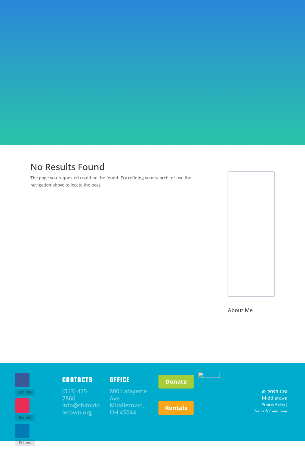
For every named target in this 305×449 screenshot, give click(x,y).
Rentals (176, 408)
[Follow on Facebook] (22, 380)
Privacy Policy (273, 405)
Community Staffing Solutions (136, 127)
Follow (25, 392)
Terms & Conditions (270, 411)
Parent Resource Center (126, 110)
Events (81, 110)
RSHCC (261, 110)
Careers (196, 127)
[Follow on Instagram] (22, 405)
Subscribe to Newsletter (77, 24)
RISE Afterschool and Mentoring (203, 110)
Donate (236, 19)
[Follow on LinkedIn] (22, 431)
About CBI (47, 110)
